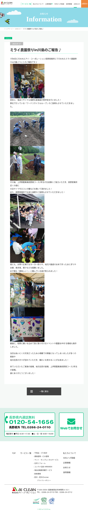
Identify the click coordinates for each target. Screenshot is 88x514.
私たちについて (38, 4)
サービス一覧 (26, 4)
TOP (14, 453)
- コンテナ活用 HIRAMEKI (42, 467)
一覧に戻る (44, 391)
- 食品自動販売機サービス (42, 470)
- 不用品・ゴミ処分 (40, 453)
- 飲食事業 (37, 474)
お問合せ (85, 3)
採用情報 (69, 4)
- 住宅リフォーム (39, 463)
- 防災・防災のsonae (41, 477)
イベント (8, 38)
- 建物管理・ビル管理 (41, 456)
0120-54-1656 (31, 420)
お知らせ (77, 4)
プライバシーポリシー (44, 480)
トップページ (8, 29)
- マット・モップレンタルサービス (45, 460)
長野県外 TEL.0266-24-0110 (30, 427)
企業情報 (49, 4)
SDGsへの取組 (59, 4)
